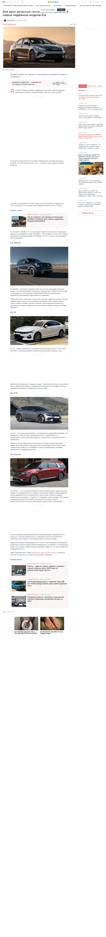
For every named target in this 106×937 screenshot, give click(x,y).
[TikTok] (98, 2)
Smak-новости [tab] (92, 86)
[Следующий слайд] (104, 5)
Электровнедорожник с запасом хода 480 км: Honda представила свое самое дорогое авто (47, 584)
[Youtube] (90, 2)
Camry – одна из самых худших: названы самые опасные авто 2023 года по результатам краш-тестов (45, 568)
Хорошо (61, 9)
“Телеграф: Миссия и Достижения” (90, 5)
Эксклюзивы (58, 5)
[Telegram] (88, 2)
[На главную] (53, 2)
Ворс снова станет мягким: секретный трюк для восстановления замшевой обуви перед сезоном (91, 126)
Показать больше (88, 213)
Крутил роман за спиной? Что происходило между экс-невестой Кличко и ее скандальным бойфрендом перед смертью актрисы (91, 193)
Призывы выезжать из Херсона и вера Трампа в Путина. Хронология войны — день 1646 (91, 136)
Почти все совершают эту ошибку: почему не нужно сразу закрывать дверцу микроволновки (90, 204)
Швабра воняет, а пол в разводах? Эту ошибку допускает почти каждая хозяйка (90, 182)
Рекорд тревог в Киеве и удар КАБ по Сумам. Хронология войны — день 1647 (90, 97)
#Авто (9, 611)
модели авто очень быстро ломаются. (44, 552)
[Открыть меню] (3, 2)
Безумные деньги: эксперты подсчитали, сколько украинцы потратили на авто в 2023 (46, 599)
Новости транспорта (33, 214)
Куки (52, 9)
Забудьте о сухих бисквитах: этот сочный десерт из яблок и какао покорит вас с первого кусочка (90, 146)
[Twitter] (93, 2)
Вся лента (82, 90)
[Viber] (85, 2)
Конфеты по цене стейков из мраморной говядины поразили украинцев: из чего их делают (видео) (91, 107)
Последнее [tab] (82, 86)
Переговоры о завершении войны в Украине (18, 5)
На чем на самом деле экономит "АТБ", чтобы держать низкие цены (90, 116)
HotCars (36, 163)
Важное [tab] (100, 86)
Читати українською (9, 24)
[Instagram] (95, 2)
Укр (102, 2)
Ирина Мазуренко (11, 20)
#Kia (13, 611)
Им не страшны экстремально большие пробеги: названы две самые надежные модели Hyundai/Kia (45, 219)
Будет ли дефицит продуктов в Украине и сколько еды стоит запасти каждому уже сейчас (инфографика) (89, 157)
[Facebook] (82, 2)
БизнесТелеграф (70, 5)
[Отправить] (22, 2)
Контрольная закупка (43, 5)
